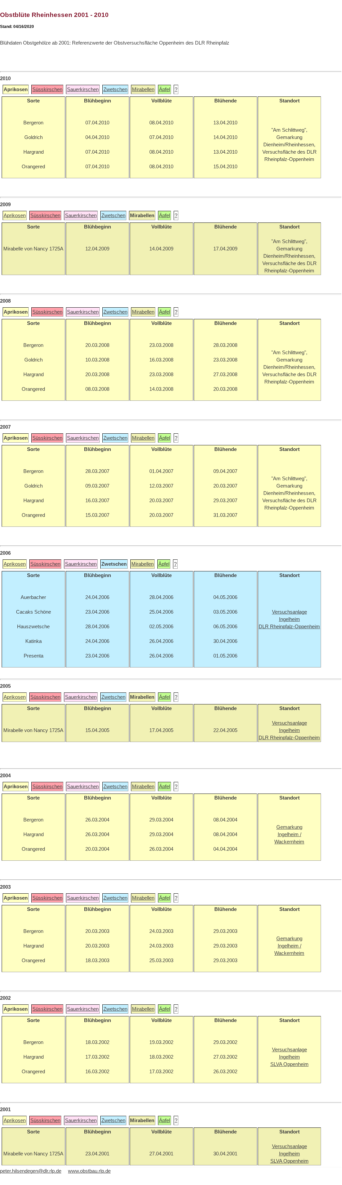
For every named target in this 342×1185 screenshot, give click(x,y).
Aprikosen (15, 215)
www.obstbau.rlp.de (89, 1171)
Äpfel (164, 89)
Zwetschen (115, 89)
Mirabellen (143, 89)
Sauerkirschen (83, 89)
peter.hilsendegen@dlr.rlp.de (30, 1171)
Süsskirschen (47, 89)
